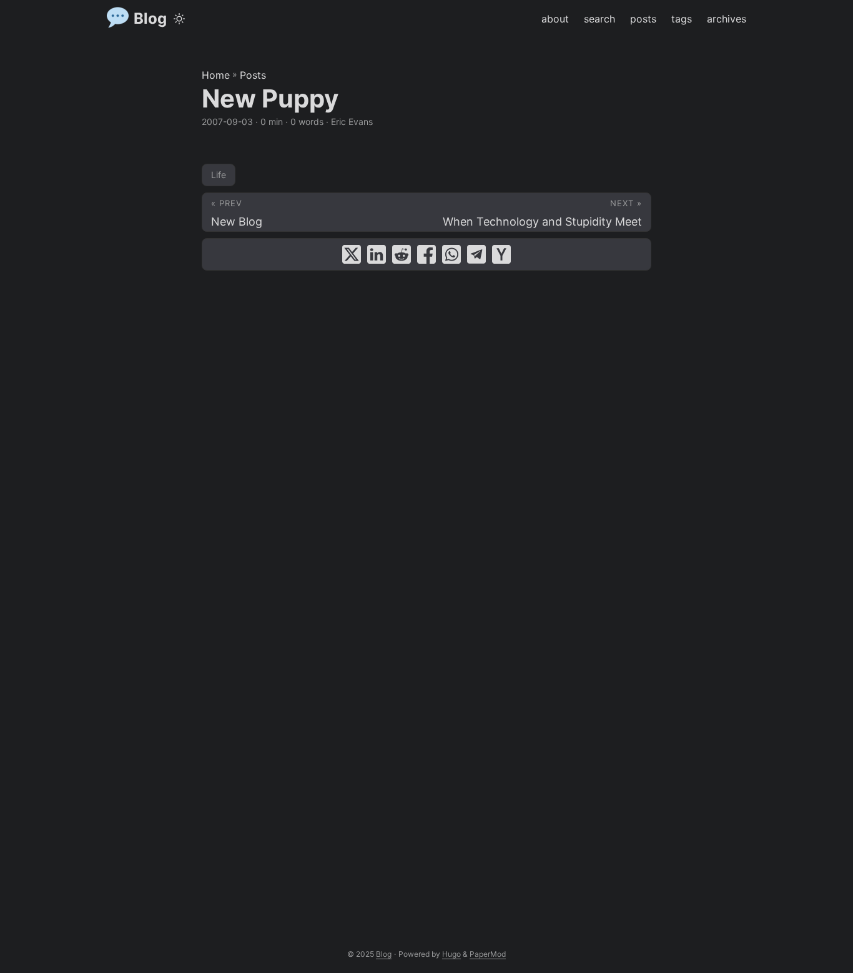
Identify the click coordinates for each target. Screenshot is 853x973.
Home (216, 75)
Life (218, 174)
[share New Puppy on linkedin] (376, 254)
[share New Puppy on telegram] (476, 254)
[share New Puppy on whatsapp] (451, 254)
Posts (253, 75)
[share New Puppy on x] (351, 254)
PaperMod (488, 954)
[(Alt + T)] (179, 18)
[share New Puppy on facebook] (426, 254)
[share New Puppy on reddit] (401, 254)
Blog (150, 18)
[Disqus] (426, 433)
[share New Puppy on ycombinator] (501, 254)
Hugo (451, 954)
